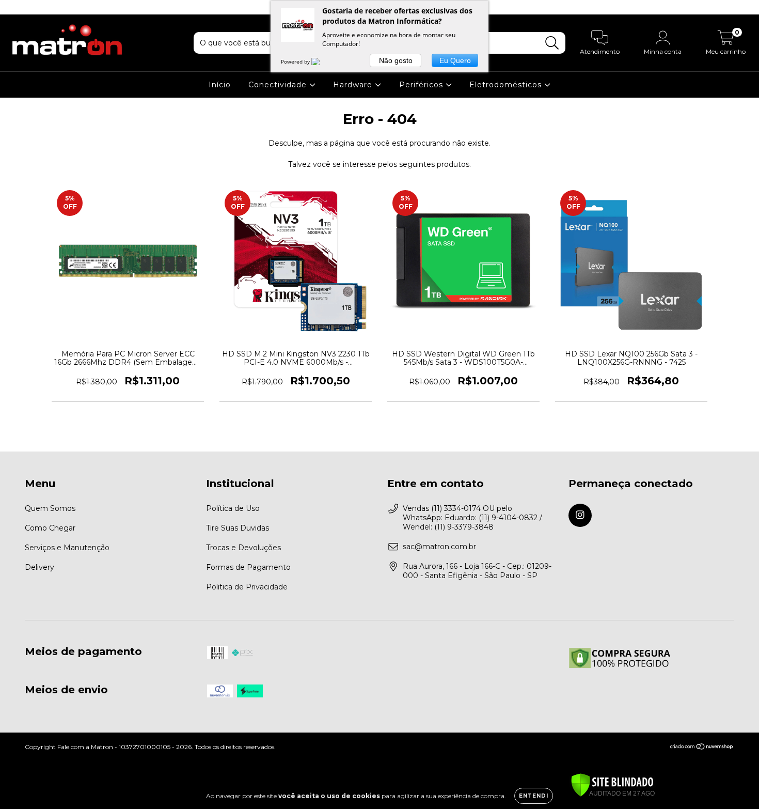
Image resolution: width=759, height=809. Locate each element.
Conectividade (278, 84)
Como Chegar (50, 528)
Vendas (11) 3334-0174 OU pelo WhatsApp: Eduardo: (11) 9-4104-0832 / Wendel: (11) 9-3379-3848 (472, 518)
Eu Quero (455, 60)
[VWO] (321, 61)
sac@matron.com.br (439, 546)
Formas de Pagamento (248, 567)
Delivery (39, 567)
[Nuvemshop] (702, 748)
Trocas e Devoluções (243, 547)
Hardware (354, 84)
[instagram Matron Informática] (14, 7)
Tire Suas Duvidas (237, 528)
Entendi (533, 795)
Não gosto (396, 60)
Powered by (296, 61)
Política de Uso (233, 508)
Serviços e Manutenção (67, 547)
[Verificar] (612, 786)
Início (220, 84)
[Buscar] (552, 43)
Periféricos (422, 84)
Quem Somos (50, 508)
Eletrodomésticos (506, 84)
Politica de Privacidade (247, 587)
